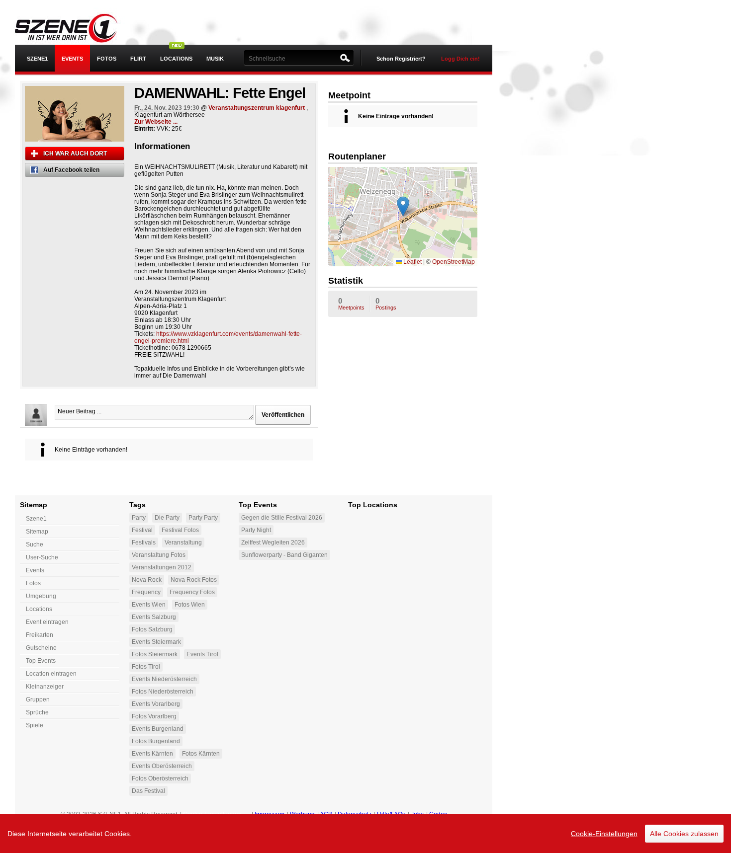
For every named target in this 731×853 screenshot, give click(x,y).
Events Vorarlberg (156, 703)
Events (72, 59)
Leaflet (412, 261)
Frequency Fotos (192, 592)
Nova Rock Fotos (194, 579)
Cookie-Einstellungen (604, 834)
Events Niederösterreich (164, 679)
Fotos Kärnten (201, 753)
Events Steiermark (156, 641)
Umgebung (41, 596)
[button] (403, 206)
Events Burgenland (157, 728)
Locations (176, 59)
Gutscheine (41, 647)
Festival (142, 530)
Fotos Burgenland (156, 741)
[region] (365, 833)
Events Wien (149, 604)
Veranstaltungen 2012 (161, 567)
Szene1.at (73, 27)
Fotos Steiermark (155, 654)
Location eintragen (51, 673)
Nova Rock (147, 579)
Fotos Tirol (146, 666)
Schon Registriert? (401, 59)
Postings (385, 303)
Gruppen (38, 699)
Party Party (203, 517)
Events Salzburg (154, 617)
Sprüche (37, 712)
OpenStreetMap (453, 261)
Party (139, 517)
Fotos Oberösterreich (160, 778)
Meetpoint (349, 95)
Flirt (138, 59)
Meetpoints (351, 303)
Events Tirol (202, 654)
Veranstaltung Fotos (158, 554)
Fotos (106, 59)
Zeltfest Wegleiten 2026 (273, 542)
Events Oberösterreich (162, 766)
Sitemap (37, 531)
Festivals (144, 542)
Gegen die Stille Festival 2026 (281, 517)
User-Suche (42, 557)
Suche (34, 544)
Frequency (146, 592)
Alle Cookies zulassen (684, 834)
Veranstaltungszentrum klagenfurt (256, 107)
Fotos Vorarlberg (154, 716)
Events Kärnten (152, 753)
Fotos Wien (190, 604)
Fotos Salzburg (152, 629)
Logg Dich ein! (460, 59)
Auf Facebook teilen (71, 169)
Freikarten (39, 634)
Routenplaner (357, 156)
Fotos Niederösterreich (162, 691)
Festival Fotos (180, 530)
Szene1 (36, 518)
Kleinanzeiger (45, 686)
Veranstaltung (183, 542)
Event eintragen (47, 622)
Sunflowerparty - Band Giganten (284, 554)
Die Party (167, 517)
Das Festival (148, 790)
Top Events (41, 660)
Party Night (256, 530)
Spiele (34, 725)
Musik (215, 59)
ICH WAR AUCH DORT (75, 153)
